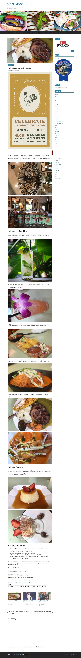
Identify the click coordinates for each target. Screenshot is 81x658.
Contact (47, 32)
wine (55, 182)
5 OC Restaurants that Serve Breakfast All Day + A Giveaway (18, 612)
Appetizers (57, 96)
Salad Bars (57, 162)
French (56, 125)
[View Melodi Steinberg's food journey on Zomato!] (62, 58)
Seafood (56, 166)
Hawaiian (56, 133)
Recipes (52, 32)
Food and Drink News (25, 32)
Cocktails (56, 108)
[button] (17, 33)
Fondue (56, 119)
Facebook (25, 580)
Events (56, 117)
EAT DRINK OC (15, 4)
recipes (56, 156)
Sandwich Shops (58, 164)
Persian (56, 152)
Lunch (56, 145)
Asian (56, 98)
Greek (56, 129)
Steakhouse (57, 170)
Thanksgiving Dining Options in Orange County (42, 612)
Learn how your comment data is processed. (34, 646)
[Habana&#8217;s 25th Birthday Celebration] (15, 596)
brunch (56, 102)
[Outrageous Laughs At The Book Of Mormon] (29, 596)
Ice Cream (57, 135)
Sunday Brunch (60, 32)
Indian (56, 137)
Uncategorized (10, 65)
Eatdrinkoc (18, 70)
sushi (56, 172)
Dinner (56, 113)
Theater (56, 176)
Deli (55, 110)
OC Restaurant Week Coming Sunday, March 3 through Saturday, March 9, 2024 (43, 602)
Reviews (56, 160)
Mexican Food (57, 150)
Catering (39, 32)
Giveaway (56, 127)
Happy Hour (68, 32)
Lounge (56, 143)
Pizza (56, 154)
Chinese (56, 106)
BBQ (55, 100)
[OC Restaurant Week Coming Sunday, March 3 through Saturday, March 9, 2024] (44, 596)
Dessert (56, 111)
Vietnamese (57, 180)
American (56, 94)
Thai (55, 174)
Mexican (56, 149)
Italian (56, 139)
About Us (33, 32)
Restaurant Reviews (12, 32)
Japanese (56, 141)
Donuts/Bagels (57, 115)
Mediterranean (58, 147)
